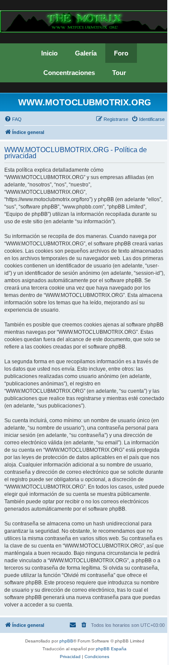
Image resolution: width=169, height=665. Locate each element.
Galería (86, 53)
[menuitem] (13, 119)
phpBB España (111, 648)
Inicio (49, 53)
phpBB (66, 641)
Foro (121, 53)
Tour (119, 72)
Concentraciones (69, 72)
